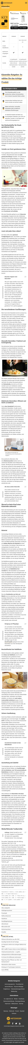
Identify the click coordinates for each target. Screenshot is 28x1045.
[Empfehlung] (2, 17)
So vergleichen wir (8, 998)
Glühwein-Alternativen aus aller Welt (10, 939)
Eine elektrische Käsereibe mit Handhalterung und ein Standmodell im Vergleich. (13, 454)
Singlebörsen (6, 989)
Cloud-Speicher (19, 984)
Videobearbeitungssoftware (18, 989)
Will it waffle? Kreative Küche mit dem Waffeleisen (13, 949)
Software (14, 1013)
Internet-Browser (9, 986)
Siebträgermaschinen (6, 910)
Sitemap (21, 1003)
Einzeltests (21, 998)
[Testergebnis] (4, 17)
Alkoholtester (4, 924)
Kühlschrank (4, 168)
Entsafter (3, 932)
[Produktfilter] (6, 17)
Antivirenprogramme (10, 984)
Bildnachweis (14, 1003)
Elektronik (11, 1011)
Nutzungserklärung (20, 1001)
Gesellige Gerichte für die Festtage (10, 942)
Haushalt (22, 1011)
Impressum (8, 1003)
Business (6, 1011)
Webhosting (14, 991)
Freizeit (17, 1011)
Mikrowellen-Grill (5, 926)
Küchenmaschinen (6, 929)
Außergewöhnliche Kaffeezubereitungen (11, 954)
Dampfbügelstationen (6, 921)
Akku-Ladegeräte (5, 908)
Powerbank (4, 913)
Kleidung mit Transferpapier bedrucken (11, 967)
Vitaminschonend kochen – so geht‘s (10, 952)
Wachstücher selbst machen (8, 964)
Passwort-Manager (18, 986)
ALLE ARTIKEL (5, 969)
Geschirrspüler (8, 642)
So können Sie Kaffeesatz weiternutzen (11, 957)
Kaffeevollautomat (6, 916)
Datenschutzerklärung (8, 1001)
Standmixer (4, 918)
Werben (16, 998)
